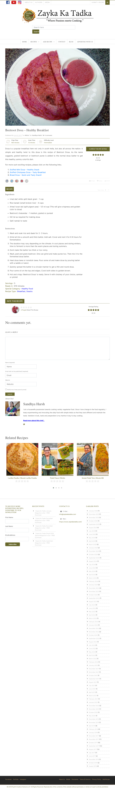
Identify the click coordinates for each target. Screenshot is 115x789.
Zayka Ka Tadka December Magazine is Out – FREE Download (44, 520)
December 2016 (94, 759)
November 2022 (94, 632)
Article (27, 135)
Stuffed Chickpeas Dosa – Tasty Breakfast (28, 172)
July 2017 (92, 753)
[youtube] (13, 2)
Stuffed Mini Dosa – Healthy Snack (24, 170)
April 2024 (92, 574)
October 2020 (93, 712)
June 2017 (92, 756)
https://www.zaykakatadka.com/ (70, 522)
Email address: (10, 535)
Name (10, 362)
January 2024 (93, 585)
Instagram (23, 779)
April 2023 (92, 615)
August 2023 (93, 601)
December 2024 (94, 551)
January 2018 (93, 732)
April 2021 (92, 692)
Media (47, 2)
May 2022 (92, 652)
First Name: (9, 517)
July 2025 (92, 531)
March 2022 (92, 658)
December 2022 (94, 628)
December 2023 (94, 588)
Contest (61, 42)
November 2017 (94, 739)
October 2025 (93, 521)
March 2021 (92, 695)
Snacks (29, 291)
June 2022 (92, 648)
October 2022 (93, 635)
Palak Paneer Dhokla (22, 478)
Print (108, 181)
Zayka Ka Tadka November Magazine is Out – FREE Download (44, 528)
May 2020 (92, 716)
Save (100, 181)
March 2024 (93, 578)
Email (93, 181)
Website (7, 380)
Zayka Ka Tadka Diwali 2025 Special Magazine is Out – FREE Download (45, 535)
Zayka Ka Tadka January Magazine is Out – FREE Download (43, 513)
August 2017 (93, 749)
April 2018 (92, 726)
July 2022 (92, 645)
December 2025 (94, 514)
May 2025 (92, 538)
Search (36, 31)
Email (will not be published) (16, 371)
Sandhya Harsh (37, 135)
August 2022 (93, 642)
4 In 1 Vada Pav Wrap (93, 478)
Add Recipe (47, 42)
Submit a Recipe (98, 2)
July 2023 (92, 605)
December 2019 (94, 719)
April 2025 (92, 541)
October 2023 (93, 595)
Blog (71, 42)
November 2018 (94, 722)
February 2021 (93, 699)
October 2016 (93, 763)
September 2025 (94, 524)
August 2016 (93, 766)
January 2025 (93, 548)
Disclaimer (75, 779)
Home (24, 42)
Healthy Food (27, 289)
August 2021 (93, 682)
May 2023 (92, 611)
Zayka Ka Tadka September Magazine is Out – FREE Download (44, 543)
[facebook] (7, 2)
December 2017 (94, 736)
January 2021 (93, 702)
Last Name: (9, 526)
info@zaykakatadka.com (67, 514)
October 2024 (93, 554)
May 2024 (92, 571)
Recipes (34, 42)
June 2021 (92, 689)
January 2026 (93, 511)
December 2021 (94, 669)
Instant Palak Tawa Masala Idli (58, 478)
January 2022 (93, 665)
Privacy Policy (96, 779)
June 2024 (92, 568)
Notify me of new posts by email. (17, 389)
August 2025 (93, 527)
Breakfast (21, 291)
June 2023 (92, 608)
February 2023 (93, 622)
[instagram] (19, 2)
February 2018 (93, 729)
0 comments (48, 135)
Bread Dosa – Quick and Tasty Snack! (26, 175)
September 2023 (94, 598)
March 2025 (92, 544)
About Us (28, 2)
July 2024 (92, 564)
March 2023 (93, 618)
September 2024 (94, 558)
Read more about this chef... (33, 420)
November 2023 (94, 591)
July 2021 (92, 685)
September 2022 (94, 638)
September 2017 (94, 746)
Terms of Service (85, 779)
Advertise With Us (85, 42)
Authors (38, 2)
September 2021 (94, 679)
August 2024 (93, 561)
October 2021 (93, 675)
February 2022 (93, 662)
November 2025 (94, 517)
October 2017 (93, 742)
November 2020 (94, 709)
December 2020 (94, 705)
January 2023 (93, 625)
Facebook (8, 779)
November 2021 (94, 672)
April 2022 (92, 655)
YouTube (15, 779)
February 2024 (93, 581)
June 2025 (92, 534)
